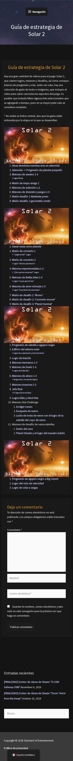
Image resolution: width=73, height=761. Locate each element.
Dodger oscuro (24, 406)
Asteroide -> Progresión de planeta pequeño (37, 170)
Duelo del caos (24, 429)
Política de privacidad (16, 748)
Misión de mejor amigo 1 (25, 183)
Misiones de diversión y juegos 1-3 (31, 192)
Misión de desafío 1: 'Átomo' (27, 295)
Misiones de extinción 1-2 (26, 187)
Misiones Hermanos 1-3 (24, 362)
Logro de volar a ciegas (25, 487)
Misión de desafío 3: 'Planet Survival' (32, 304)
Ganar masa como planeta (26, 246)
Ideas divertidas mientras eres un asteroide (36, 165)
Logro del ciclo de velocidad (28, 483)
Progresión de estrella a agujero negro (33, 345)
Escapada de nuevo (27, 411)
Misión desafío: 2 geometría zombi (31, 201)
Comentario (14, 530)
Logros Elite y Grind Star (25, 398)
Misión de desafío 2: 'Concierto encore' (33, 299)
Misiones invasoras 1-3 (24, 384)
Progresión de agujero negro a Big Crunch (35, 479)
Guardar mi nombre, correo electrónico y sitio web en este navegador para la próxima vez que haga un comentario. (35, 611)
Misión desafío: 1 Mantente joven (30, 196)
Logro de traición (21, 358)
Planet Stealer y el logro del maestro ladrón (40, 433)
